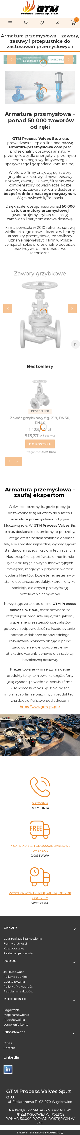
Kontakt (9, 1048)
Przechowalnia (14, 1019)
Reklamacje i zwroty (18, 953)
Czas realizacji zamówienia (23, 938)
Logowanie (12, 1010)
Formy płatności (15, 943)
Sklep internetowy (38, 1132)
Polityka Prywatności (18, 986)
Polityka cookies (15, 976)
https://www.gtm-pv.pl (38, 707)
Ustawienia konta (16, 1024)
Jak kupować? (14, 971)
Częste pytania (14, 981)
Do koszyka (40, 444)
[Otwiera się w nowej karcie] (8, 1069)
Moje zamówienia (16, 1014)
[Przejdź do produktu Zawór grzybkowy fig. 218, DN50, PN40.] (40, 394)
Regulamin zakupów (18, 991)
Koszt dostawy (14, 948)
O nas (8, 1043)
